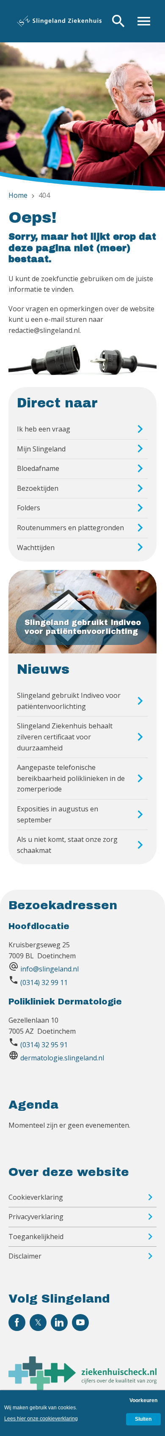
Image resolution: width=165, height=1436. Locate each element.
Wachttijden (36, 547)
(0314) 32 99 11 (44, 982)
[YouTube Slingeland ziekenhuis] (80, 1322)
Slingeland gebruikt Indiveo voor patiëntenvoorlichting (69, 701)
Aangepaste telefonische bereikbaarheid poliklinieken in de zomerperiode (71, 778)
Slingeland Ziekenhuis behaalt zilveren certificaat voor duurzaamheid (65, 736)
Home (18, 195)
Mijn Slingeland (41, 449)
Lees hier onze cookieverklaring (41, 1419)
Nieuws (43, 669)
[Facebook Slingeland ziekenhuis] (16, 1322)
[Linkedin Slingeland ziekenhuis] (59, 1322)
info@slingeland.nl (49, 969)
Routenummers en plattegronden (70, 527)
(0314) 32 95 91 (44, 1044)
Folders (28, 507)
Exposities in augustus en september (57, 814)
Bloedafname (38, 468)
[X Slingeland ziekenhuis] (38, 1322)
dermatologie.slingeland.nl (62, 1057)
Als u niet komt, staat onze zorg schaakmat (67, 845)
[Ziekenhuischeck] (82, 1387)
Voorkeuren (143, 1400)
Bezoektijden (37, 488)
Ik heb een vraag (43, 429)
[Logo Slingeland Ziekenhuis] (59, 21)
